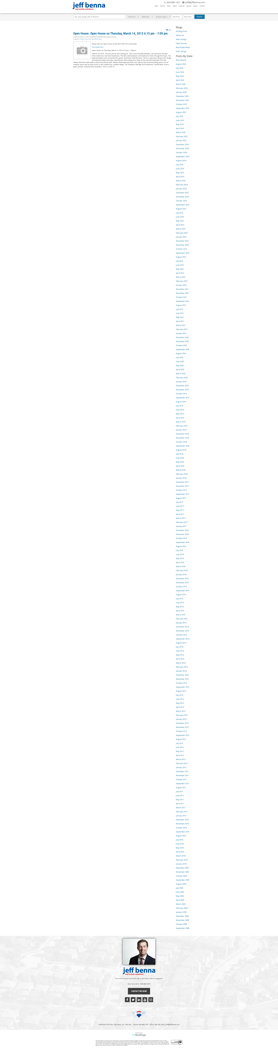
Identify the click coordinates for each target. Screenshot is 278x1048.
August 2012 (181, 739)
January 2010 (181, 864)
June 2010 (180, 844)
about (195, 6)
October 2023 (181, 201)
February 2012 (182, 763)
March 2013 (180, 711)
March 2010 (180, 856)
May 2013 (180, 703)
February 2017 (182, 522)
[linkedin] (139, 999)
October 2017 (181, 490)
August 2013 (181, 691)
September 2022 (182, 253)
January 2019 (181, 430)
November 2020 (182, 341)
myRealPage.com (139, 1035)
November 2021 (182, 293)
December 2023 (182, 193)
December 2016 (182, 530)
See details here (97, 47)
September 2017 (182, 494)
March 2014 (180, 663)
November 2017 (182, 486)
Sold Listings (181, 51)
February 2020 (182, 377)
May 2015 (180, 606)
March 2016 (180, 566)
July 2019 (179, 406)
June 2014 (180, 651)
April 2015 (180, 610)
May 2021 (180, 317)
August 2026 (181, 64)
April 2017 (180, 514)
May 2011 (180, 799)
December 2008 (182, 916)
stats (169, 6)
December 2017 (182, 482)
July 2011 (179, 791)
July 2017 (179, 502)
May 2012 (180, 751)
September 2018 (182, 446)
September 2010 (182, 832)
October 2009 (181, 876)
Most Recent (181, 60)
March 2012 (180, 759)
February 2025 (182, 136)
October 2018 (181, 442)
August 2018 (181, 450)
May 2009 (180, 896)
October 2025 (181, 104)
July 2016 (179, 550)
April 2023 (180, 225)
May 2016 (180, 558)
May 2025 (180, 124)
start (156, 6)
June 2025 (180, 120)
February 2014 (182, 667)
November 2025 (182, 100)
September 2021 (182, 301)
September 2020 (182, 349)
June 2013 (180, 699)
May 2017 (180, 510)
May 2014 (180, 655)
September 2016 (182, 542)
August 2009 (181, 884)
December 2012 (182, 723)
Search (199, 17)
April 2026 (180, 80)
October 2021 (181, 297)
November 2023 (182, 197)
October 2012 (181, 731)
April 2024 (180, 176)
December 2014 (182, 627)
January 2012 (181, 767)
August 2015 (181, 594)
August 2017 (181, 498)
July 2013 (179, 695)
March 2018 (180, 470)
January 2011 (181, 815)
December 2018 (182, 434)
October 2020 (181, 345)
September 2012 (182, 735)
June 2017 (180, 506)
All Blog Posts (181, 31)
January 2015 (181, 623)
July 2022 (179, 261)
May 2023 (180, 221)
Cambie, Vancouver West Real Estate (90, 39)
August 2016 (181, 546)
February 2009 (182, 908)
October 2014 (181, 635)
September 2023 (182, 205)
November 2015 (182, 582)
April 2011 (180, 803)
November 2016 (182, 534)
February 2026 (182, 88)
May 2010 (180, 848)
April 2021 (180, 321)
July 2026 (179, 68)
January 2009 (181, 912)
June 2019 (180, 410)
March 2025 (180, 132)
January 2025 (181, 140)
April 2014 (180, 659)
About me (180, 35)
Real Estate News (183, 47)
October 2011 (181, 779)
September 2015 (182, 590)
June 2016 (180, 554)
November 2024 (182, 148)
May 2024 (180, 172)
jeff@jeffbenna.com (172, 1024)
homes (162, 6)
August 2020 (181, 353)
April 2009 (180, 900)
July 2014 (179, 647)
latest (175, 6)
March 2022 (180, 277)
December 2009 (182, 868)
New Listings (181, 39)
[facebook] (127, 999)
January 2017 (181, 526)
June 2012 (180, 747)
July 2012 (179, 743)
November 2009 (182, 872)
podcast (182, 6)
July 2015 (179, 598)
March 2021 (180, 325)
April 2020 (180, 369)
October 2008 (181, 924)
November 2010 (182, 823)
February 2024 (182, 184)
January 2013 (181, 719)
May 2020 (180, 365)
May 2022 (180, 269)
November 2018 (182, 438)
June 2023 (180, 217)
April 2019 (180, 418)
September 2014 (182, 639)
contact (202, 6)
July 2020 (179, 357)
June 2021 (180, 313)
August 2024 (181, 160)
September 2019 (182, 397)
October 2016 (181, 538)
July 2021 (179, 309)
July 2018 (179, 454)
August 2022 (181, 257)
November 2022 (182, 245)
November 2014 (182, 631)
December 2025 (182, 96)
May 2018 (180, 462)
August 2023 (181, 209)
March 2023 (180, 229)
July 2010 (179, 840)
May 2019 (180, 414)
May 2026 (180, 76)
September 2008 (182, 928)
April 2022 (180, 273)
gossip (189, 6)
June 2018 (180, 458)
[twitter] (133, 999)
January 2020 (181, 381)
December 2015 (182, 578)
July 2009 (179, 888)
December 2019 (182, 385)
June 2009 (180, 892)
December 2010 (182, 819)
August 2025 (181, 112)
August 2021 (181, 305)
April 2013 (180, 707)
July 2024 (179, 164)
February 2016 (182, 570)
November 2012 (182, 727)
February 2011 (182, 811)
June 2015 (180, 602)
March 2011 (180, 807)
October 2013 (181, 683)
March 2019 (180, 422)
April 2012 (180, 755)
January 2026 (181, 92)
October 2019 (181, 393)
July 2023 (179, 213)
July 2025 (179, 116)
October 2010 (181, 828)
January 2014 (181, 671)
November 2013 (182, 679)
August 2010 (181, 836)
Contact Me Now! (139, 991)
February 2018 (182, 474)
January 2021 (181, 333)
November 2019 (182, 389)
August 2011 (181, 787)
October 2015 (181, 586)
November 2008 (182, 920)
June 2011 (180, 795)
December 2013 (182, 675)
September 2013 (182, 687)
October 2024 (181, 152)
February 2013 (182, 715)
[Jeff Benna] (89, 11)
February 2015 (182, 619)
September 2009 (182, 880)
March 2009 (180, 904)
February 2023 (182, 233)
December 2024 (182, 144)
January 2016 (181, 574)
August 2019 (181, 401)
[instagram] (150, 999)
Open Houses (181, 43)
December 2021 (182, 289)
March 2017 (180, 518)
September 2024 (182, 156)
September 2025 (182, 108)
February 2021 (182, 329)
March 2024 (180, 180)
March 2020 (180, 373)
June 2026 (180, 72)
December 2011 (182, 771)
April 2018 (180, 466)
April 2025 (180, 128)
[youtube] (144, 999)
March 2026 (180, 84)
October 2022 (181, 249)
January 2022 (181, 285)
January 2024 (181, 188)
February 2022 (182, 281)
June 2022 (180, 265)
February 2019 (182, 426)
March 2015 (180, 615)
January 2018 (181, 478)
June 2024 (180, 168)
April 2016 (180, 562)
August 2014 (181, 643)
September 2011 (182, 783)
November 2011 (182, 775)
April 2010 (180, 852)
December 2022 (182, 241)
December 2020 (182, 337)
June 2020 (180, 361)
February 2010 (182, 860)
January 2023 (181, 237)
